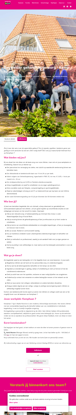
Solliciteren (38, 350)
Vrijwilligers (54, 3)
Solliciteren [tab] (22, 139)
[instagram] (70, 6)
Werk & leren (35, 3)
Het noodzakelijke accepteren (20, 408)
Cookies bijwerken (38, 362)
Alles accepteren (39, 408)
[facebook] (67, 6)
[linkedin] (64, 6)
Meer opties (13, 402)
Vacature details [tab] (9, 139)
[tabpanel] (38, 259)
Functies (27, 3)
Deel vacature (38, 369)
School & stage (45, 3)
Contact (69, 3)
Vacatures (20, 3)
